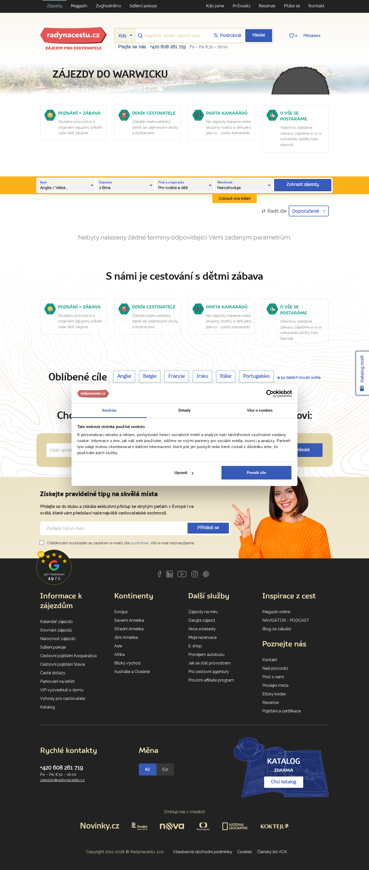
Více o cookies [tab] (260, 410)
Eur (165, 769)
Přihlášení (311, 35)
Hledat (258, 35)
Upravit (180, 472)
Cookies (244, 851)
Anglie (124, 376)
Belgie (149, 376)
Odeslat (302, 450)
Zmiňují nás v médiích (184, 811)
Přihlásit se (208, 528)
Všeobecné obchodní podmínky (202, 851)
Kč (147, 769)
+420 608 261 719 (168, 46)
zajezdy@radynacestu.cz (62, 780)
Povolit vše (256, 472)
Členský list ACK (272, 851)
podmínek (140, 543)
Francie (176, 376)
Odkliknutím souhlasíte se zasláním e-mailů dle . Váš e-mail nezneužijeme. (120, 543)
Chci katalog (283, 782)
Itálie (225, 376)
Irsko (202, 376)
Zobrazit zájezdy (303, 184)
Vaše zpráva (60, 444)
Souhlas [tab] (109, 410)
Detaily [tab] (184, 410)
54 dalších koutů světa (301, 377)
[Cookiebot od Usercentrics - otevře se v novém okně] (270, 394)
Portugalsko (256, 376)
